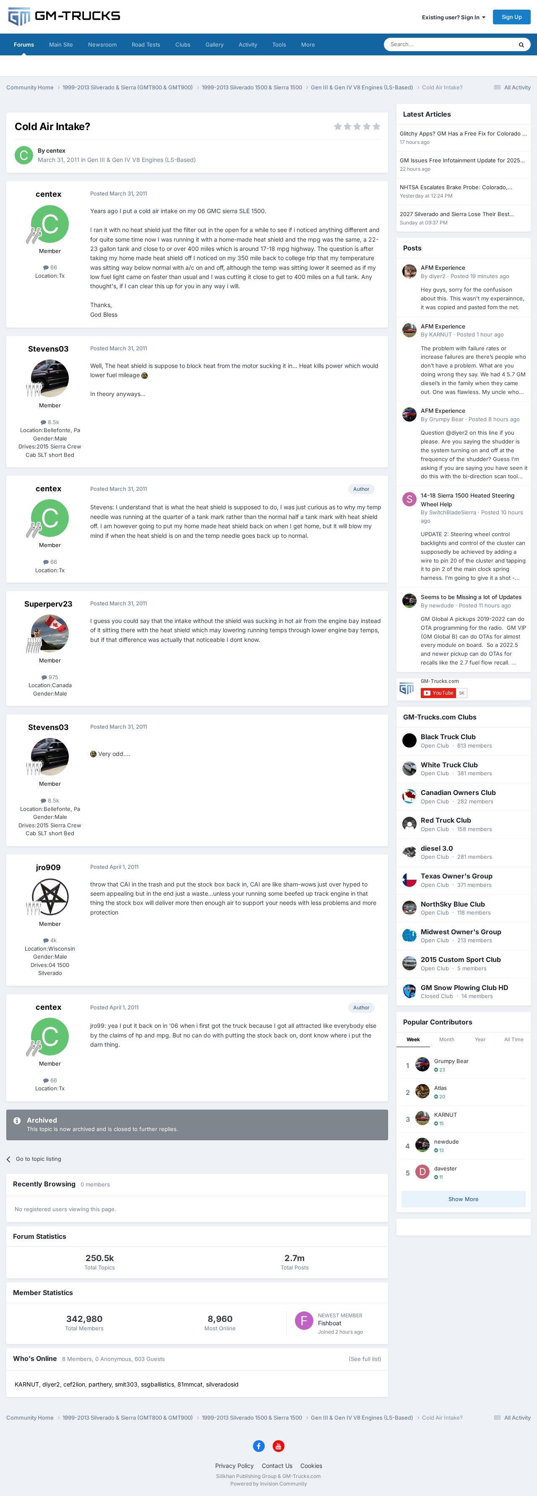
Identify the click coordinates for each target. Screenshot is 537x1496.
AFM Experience (443, 267)
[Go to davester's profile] (422, 1172)
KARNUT (440, 334)
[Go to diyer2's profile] (409, 271)
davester (445, 1168)
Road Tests (146, 44)
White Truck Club (449, 765)
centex (55, 150)
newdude (441, 605)
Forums (24, 44)
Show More (463, 1199)
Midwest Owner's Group (461, 932)
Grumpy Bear (446, 419)
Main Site (61, 44)
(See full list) (365, 1358)
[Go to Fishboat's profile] (304, 1320)
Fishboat (329, 1323)
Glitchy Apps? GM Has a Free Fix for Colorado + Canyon (463, 134)
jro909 (48, 867)
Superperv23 (48, 603)
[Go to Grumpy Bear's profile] (409, 414)
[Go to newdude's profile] (409, 601)
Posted (480, 276)
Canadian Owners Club (458, 792)
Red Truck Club (446, 820)
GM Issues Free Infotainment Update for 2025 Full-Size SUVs (460, 161)
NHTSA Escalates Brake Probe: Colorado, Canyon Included (454, 188)
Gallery (215, 44)
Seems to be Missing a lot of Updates (471, 597)
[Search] (521, 44)
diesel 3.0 (437, 848)
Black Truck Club (448, 736)
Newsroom (102, 44)
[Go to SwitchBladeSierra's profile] (409, 499)
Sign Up (512, 16)
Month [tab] (446, 1039)
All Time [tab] (514, 1039)
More (308, 44)
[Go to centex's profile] (24, 155)
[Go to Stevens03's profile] (50, 378)
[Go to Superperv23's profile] (50, 633)
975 (52, 677)
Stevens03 (48, 348)
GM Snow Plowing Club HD (464, 987)
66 (53, 267)
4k (53, 940)
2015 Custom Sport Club (461, 959)
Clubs (182, 44)
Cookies (311, 1465)
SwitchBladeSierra (452, 512)
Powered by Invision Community (268, 1483)
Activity (248, 44)
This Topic (489, 44)
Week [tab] (413, 1039)
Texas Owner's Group (457, 876)
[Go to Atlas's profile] (422, 1091)
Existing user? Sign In (452, 17)
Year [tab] (480, 1039)
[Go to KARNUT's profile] (409, 330)
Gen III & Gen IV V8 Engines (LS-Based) (141, 159)
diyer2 (437, 276)
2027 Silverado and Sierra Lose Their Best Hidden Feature (454, 215)
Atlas (440, 1087)
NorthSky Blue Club (453, 904)
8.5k (52, 422)
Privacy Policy (234, 1465)
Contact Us (277, 1465)
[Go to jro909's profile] (50, 897)
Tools (279, 44)
